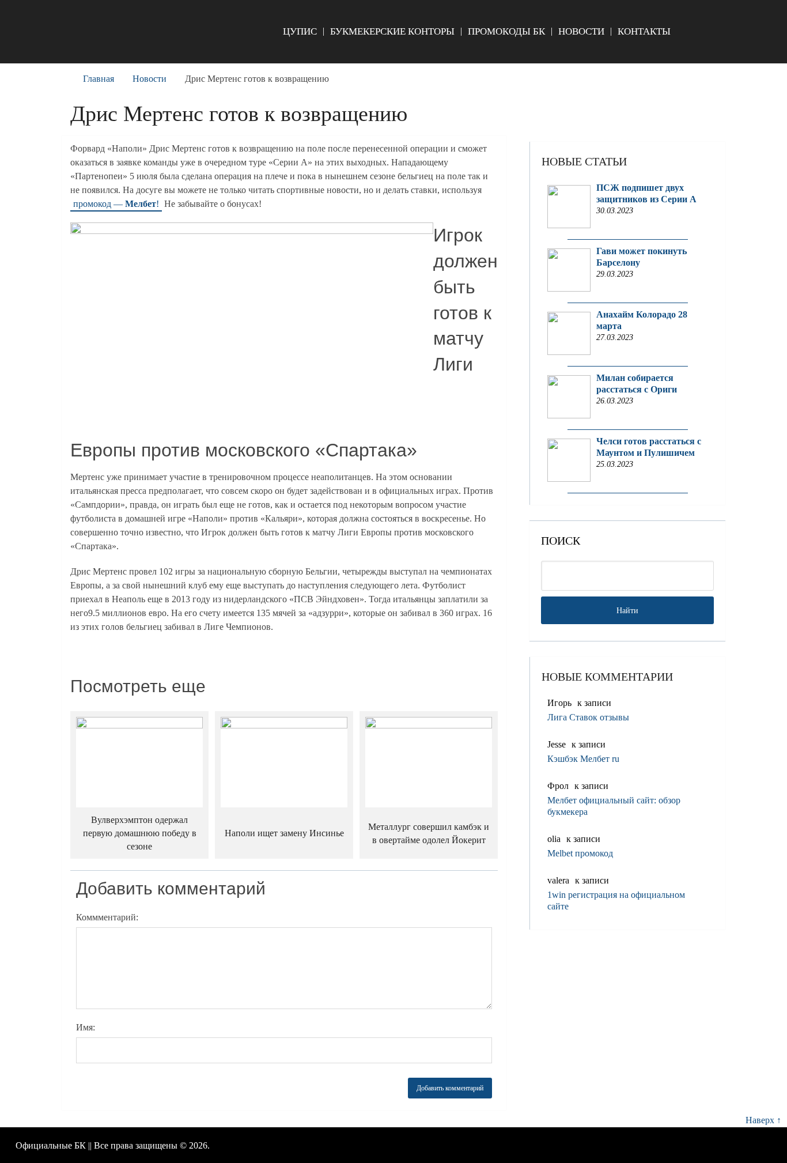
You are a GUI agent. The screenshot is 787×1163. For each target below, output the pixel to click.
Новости (581, 31)
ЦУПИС (300, 31)
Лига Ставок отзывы (588, 717)
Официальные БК (51, 1145)
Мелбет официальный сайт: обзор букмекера (613, 806)
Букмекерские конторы (392, 31)
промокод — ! (116, 204)
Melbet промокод (580, 853)
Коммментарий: (107, 917)
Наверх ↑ (763, 1120)
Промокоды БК (506, 31)
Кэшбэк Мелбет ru (583, 759)
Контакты (644, 31)
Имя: (85, 1027)
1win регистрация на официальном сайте (616, 900)
